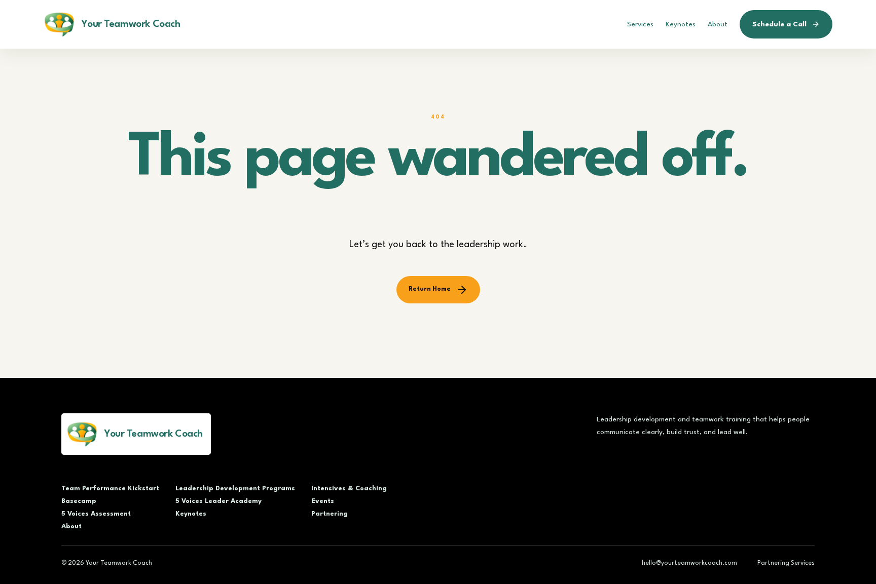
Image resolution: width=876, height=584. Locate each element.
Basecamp (78, 501)
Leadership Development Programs (235, 488)
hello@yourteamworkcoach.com (689, 563)
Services (640, 24)
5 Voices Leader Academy (218, 501)
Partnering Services (786, 563)
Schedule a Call (779, 24)
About (717, 24)
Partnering (329, 514)
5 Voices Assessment (96, 514)
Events (322, 501)
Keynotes (681, 24)
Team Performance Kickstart (110, 488)
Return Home (430, 289)
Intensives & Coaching (349, 488)
